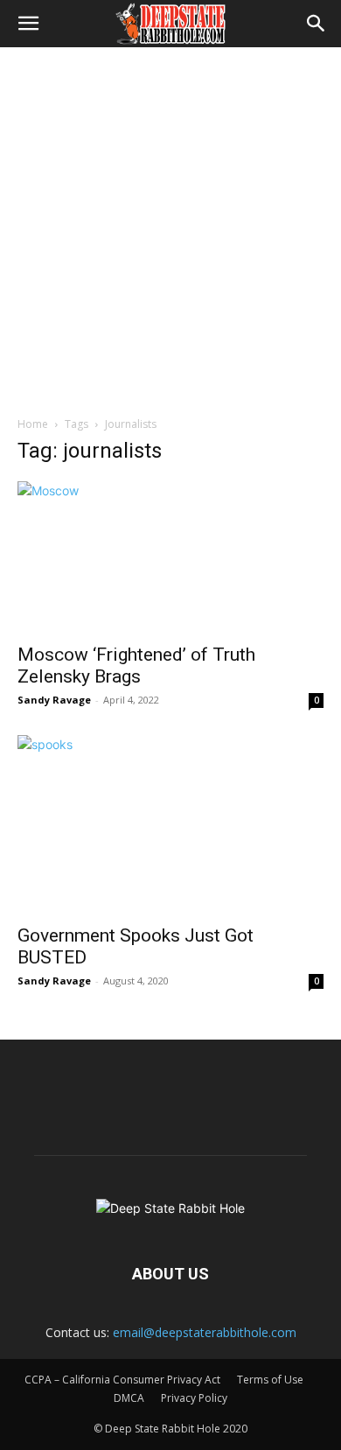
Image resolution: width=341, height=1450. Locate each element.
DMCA (129, 1397)
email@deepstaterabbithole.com (204, 1332)
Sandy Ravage (54, 699)
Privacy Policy (194, 1397)
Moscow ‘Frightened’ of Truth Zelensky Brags (136, 665)
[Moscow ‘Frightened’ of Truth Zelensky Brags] (170, 557)
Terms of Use (270, 1379)
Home (32, 424)
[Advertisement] (170, 226)
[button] (28, 23)
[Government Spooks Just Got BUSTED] (170, 824)
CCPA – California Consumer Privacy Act (122, 1379)
